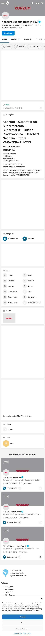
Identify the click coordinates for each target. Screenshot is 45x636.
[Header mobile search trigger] (42, 3)
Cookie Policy (18, 633)
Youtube (10, 589)
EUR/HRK (19, 416)
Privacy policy (27, 633)
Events (27, 39)
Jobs (39, 39)
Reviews (15, 39)
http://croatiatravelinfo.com (18, 576)
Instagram (11, 595)
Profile (4, 39)
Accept (22, 617)
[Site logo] (7, 3)
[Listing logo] (5, 16)
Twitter (10, 592)
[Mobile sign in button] (32, 3)
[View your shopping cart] (37, 3)
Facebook (10, 587)
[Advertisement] (22, 76)
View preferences (22, 629)
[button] (42, 599)
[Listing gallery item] (9, 318)
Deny (22, 623)
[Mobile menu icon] (2, 3)
